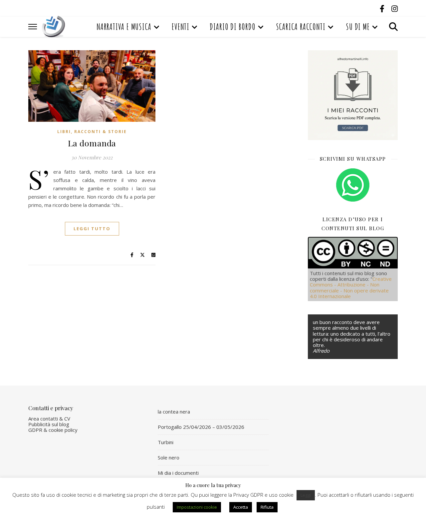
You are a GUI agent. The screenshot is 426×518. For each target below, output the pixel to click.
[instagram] (394, 8)
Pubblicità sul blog (48, 424)
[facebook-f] (383, 8)
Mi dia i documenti (178, 472)
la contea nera (174, 411)
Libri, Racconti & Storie (92, 131)
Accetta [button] (240, 507)
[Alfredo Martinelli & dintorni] (53, 27)
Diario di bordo (233, 26)
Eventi (180, 26)
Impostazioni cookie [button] (197, 507)
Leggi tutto (92, 229)
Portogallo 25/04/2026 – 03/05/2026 (201, 427)
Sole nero (168, 457)
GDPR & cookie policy (53, 430)
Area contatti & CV (49, 418)
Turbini (165, 442)
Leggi (306, 495)
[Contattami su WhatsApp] (353, 185)
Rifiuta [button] (267, 507)
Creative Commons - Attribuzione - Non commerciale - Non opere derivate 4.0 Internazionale (351, 287)
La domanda (92, 142)
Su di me (358, 26)
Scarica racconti (300, 26)
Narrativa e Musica (124, 26)
